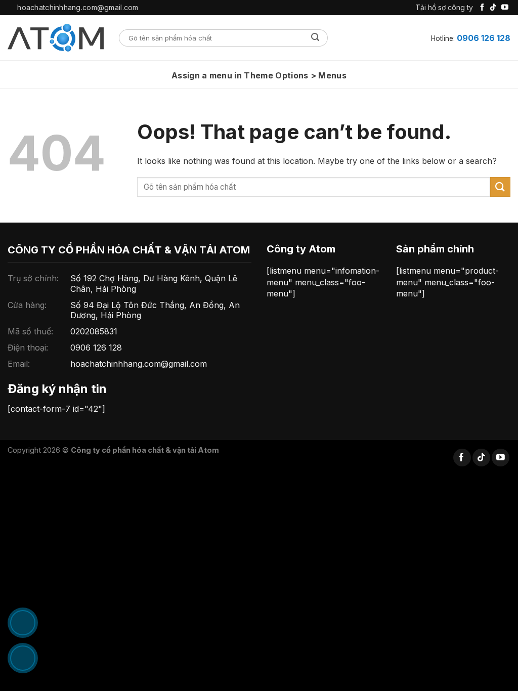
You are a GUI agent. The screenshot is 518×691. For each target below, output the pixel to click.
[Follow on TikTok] (493, 8)
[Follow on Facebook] (482, 8)
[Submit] (315, 38)
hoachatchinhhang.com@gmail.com (138, 364)
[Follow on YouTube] (504, 8)
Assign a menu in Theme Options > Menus (259, 75)
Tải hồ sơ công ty (444, 7)
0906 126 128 (483, 38)
